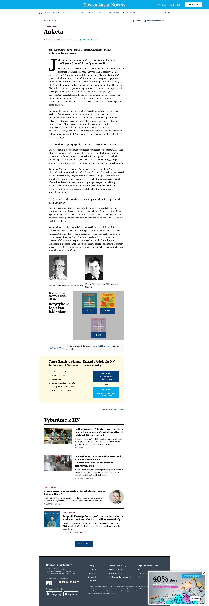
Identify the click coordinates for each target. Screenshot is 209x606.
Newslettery (141, 573)
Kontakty (91, 566)
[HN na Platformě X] (60, 582)
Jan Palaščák (50, 487)
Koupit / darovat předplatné (147, 566)
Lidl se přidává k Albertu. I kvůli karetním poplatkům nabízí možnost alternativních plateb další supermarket (99, 432)
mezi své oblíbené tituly (101, 346)
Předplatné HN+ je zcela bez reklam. (114, 409)
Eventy (139, 569)
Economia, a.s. (61, 569)
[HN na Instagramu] (67, 582)
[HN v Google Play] (54, 593)
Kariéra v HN (92, 577)
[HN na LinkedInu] (71, 582)
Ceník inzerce (92, 581)
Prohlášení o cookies (116, 569)
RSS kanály (141, 577)
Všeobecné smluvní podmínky (120, 577)
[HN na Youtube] (78, 582)
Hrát (89, 311)
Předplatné (194, 5)
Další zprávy (83, 544)
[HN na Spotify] (74, 582)
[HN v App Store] (70, 593)
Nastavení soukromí (116, 573)
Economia (91, 573)
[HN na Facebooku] (63, 582)
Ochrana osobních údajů (118, 566)
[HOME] (40, 13)
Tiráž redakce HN (94, 569)
